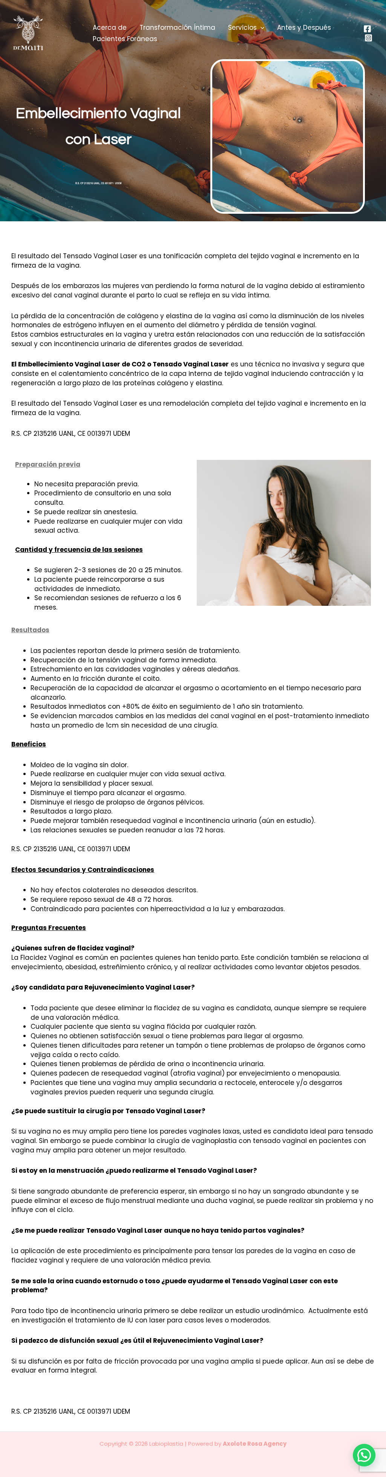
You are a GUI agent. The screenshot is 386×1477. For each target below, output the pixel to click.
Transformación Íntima (177, 27)
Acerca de (110, 27)
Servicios (242, 27)
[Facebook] (367, 29)
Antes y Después (304, 27)
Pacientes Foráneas (125, 38)
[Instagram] (368, 38)
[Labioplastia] (40, 32)
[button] (260, 27)
